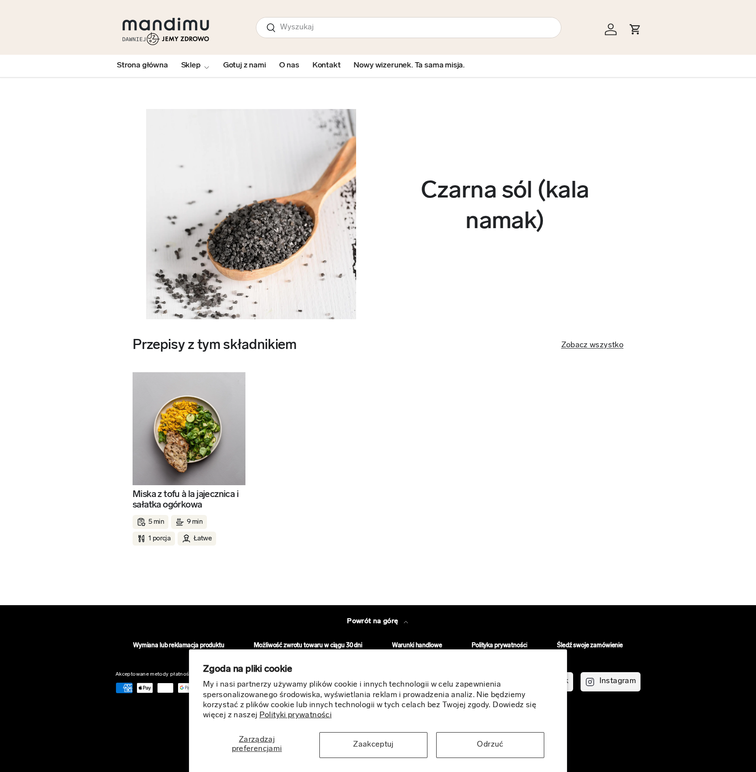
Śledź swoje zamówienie (590, 645)
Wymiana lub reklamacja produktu (178, 645)
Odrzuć (490, 745)
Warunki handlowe (417, 645)
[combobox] (408, 28)
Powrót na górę (373, 621)
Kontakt (326, 66)
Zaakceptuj (373, 745)
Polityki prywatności (295, 715)
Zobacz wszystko (592, 345)
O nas (289, 66)
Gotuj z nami (244, 66)
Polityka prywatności (499, 645)
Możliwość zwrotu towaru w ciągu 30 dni (308, 645)
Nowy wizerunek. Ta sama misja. (409, 66)
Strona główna (142, 66)
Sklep (191, 66)
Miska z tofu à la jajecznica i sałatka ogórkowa (185, 500)
